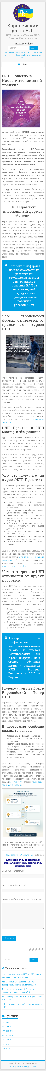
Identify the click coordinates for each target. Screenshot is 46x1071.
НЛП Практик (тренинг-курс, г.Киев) (23, 1066)
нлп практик (7, 1031)
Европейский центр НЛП (23, 27)
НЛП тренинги (15, 782)
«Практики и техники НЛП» (14, 566)
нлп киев (6, 1022)
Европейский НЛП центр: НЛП (20, 855)
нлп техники (7, 1035)
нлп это (5, 1044)
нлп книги (6, 1026)
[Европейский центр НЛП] (23, 5)
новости (6, 1048)
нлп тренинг (7, 1040)
